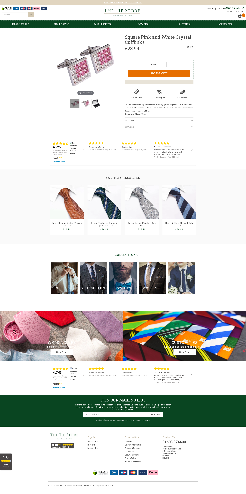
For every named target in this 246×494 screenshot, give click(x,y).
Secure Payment (132, 455)
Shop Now (61, 352)
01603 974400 (234, 8)
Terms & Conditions (133, 462)
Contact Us (129, 452)
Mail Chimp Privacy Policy (123, 420)
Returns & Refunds (132, 448)
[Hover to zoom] (85, 65)
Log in (229, 11)
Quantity (154, 65)
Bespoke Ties (93, 448)
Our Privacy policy (142, 420)
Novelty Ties (92, 445)
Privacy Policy (130, 458)
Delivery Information (133, 445)
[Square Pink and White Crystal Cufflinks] (74, 103)
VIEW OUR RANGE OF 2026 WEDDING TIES (123, 2)
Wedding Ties (93, 441)
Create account (238, 11)
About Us (128, 441)
